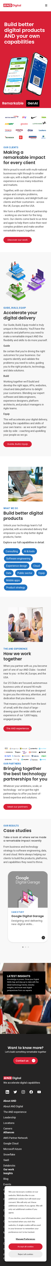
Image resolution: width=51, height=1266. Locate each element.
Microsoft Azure (12, 1148)
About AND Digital (13, 1106)
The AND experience (14, 1111)
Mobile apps (13, 580)
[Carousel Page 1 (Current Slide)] (23, 947)
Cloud (36, 565)
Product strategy (15, 587)
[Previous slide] (3, 950)
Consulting (12, 551)
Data (8, 573)
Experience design (16, 565)
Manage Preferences (25, 1239)
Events (7, 1184)
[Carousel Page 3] (28, 947)
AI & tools (29, 551)
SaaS (6, 1160)
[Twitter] (15, 1092)
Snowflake (9, 1154)
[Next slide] (3, 955)
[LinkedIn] (7, 1092)
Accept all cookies (26, 1246)
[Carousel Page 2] (25, 947)
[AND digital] (12, 5)
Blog (5, 1178)
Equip (42, 573)
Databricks (9, 1165)
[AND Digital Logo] (12, 1078)
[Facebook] (31, 1092)
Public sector (24, 573)
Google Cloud (10, 1143)
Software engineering (18, 558)
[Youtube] (39, 1092)
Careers (7, 1128)
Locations (8, 1122)
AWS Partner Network (15, 1137)
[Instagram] (23, 1092)
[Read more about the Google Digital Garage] (28, 934)
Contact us (22, 1060)
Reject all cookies (25, 1254)
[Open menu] (46, 5)
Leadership (9, 1117)
